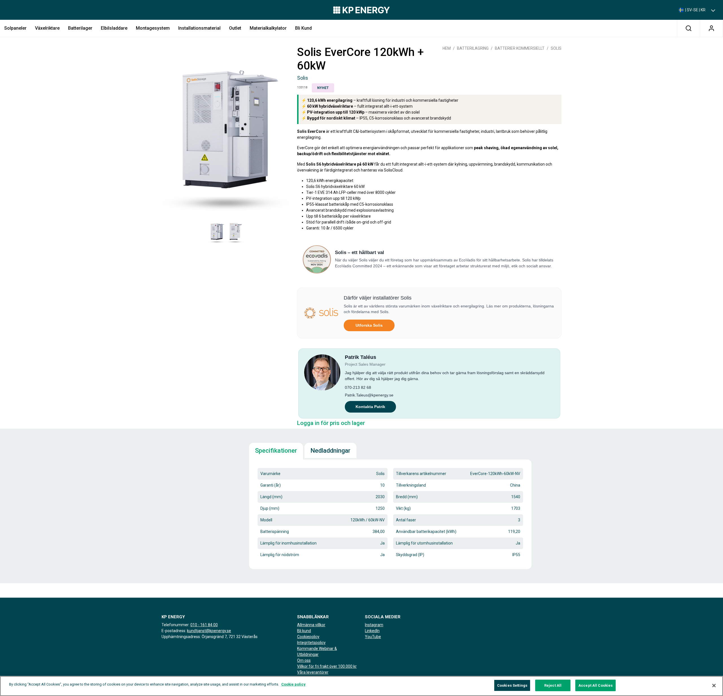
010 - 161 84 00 (204, 625)
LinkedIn (372, 630)
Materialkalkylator (268, 28)
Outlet (235, 28)
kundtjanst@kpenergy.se (209, 630)
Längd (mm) (271, 497)
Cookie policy (293, 684)
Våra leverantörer (312, 672)
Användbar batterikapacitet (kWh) (426, 531)
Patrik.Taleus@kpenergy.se (369, 395)
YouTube (373, 636)
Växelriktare (47, 28)
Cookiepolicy (308, 636)
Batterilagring (473, 48)
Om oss (304, 660)
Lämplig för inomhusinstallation (288, 543)
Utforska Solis (369, 325)
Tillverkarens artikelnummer (421, 473)
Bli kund (303, 28)
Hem (447, 48)
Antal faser (406, 520)
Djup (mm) (269, 508)
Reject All (552, 685)
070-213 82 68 (358, 387)
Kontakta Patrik (370, 406)
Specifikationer (276, 450)
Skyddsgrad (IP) (410, 554)
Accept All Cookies (595, 685)
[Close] (714, 685)
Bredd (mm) (407, 497)
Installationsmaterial (199, 28)
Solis (556, 48)
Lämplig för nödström (279, 554)
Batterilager (80, 28)
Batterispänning (274, 531)
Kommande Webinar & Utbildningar (317, 651)
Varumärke (270, 473)
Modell (266, 520)
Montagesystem (153, 28)
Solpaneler (15, 28)
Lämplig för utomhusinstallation (424, 543)
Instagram (374, 625)
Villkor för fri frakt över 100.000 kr (327, 666)
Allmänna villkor (311, 625)
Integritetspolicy (311, 642)
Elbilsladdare (114, 28)
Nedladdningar (330, 450)
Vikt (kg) (403, 508)
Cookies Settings (512, 685)
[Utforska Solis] (321, 313)
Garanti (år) (270, 485)
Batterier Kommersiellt (520, 48)
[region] (361, 686)
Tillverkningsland (411, 485)
